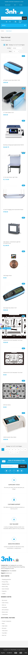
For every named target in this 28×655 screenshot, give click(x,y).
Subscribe (22, 466)
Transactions (5, 614)
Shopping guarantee (6, 579)
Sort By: (9, 48)
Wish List (4, 605)
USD (15, 4)
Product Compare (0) (5, 40)
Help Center (4, 626)
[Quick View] (14, 66)
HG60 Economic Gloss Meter (9, 437)
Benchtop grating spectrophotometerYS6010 (13, 144)
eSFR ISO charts (7, 404)
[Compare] (7, 21)
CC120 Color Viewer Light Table (10, 177)
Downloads (4, 607)
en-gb (20, 4)
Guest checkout (5, 588)
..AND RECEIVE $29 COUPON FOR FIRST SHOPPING (16, 462)
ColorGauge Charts (7, 275)
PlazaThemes (14, 649)
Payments (4, 591)
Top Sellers (4, 633)
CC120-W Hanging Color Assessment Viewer (13, 209)
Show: (10, 51)
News (3, 623)
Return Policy (5, 586)
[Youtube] (17, 470)
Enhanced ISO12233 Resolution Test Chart (12, 340)
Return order (5, 612)
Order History (5, 602)
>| (17, 452)
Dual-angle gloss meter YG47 (10, 307)
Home (2, 31)
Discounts (4, 628)
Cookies (3, 593)
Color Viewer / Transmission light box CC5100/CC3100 (11, 242)
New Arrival (8, 31)
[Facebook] (14, 470)
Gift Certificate (5, 609)
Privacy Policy (5, 581)
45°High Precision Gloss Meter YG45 (11, 80)
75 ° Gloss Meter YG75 (8, 112)
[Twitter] (6, 470)
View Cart (4, 635)
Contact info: (4, 565)
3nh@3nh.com (8, 573)
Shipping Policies (5, 584)
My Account (7, 4)
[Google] (10, 470)
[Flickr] (21, 470)
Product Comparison (6, 621)
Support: (3, 573)
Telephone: (4, 570)
